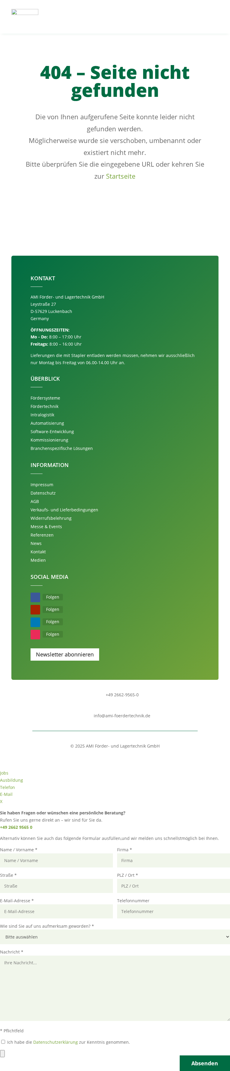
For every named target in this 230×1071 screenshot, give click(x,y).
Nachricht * (11, 952)
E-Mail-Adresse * (17, 900)
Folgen (52, 597)
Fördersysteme (45, 398)
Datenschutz (43, 493)
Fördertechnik (44, 406)
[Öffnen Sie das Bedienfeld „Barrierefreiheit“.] (2, 1053)
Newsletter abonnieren (65, 654)
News (36, 543)
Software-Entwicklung (52, 431)
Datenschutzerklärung (55, 1042)
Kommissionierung (49, 440)
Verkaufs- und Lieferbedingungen (64, 510)
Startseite (120, 175)
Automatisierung (47, 423)
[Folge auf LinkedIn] (35, 622)
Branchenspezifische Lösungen (62, 448)
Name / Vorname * (18, 849)
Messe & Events (46, 526)
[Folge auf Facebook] (35, 597)
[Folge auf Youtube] (35, 609)
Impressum (42, 484)
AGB (35, 501)
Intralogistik (42, 415)
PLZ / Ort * (127, 875)
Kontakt (38, 552)
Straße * (8, 875)
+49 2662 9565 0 (16, 827)
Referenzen (42, 535)
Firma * (124, 849)
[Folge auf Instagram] (35, 634)
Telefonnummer (133, 900)
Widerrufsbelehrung (51, 518)
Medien (38, 560)
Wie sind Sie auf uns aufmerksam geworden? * (47, 926)
